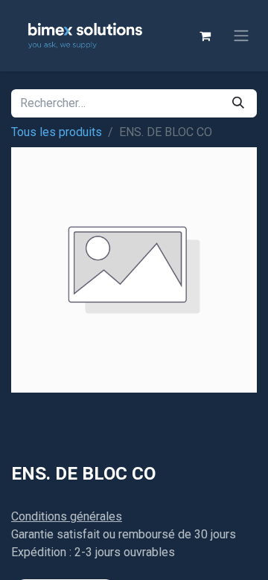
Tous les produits (56, 132)
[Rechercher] (238, 103)
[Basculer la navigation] (241, 36)
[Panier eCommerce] (205, 36)
